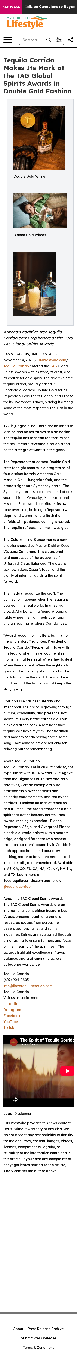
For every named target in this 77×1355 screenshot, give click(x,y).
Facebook (11, 1016)
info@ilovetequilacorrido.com (27, 986)
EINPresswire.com (51, 360)
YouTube (10, 1022)
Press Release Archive (46, 1329)
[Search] (48, 40)
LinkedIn (10, 1004)
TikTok (8, 1027)
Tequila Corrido (16, 366)
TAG (53, 366)
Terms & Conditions (38, 1347)
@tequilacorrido (17, 886)
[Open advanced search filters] (59, 40)
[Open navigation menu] (7, 39)
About (18, 1329)
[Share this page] (71, 39)
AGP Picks (11, 7)
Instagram (12, 1010)
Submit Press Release (38, 1338)
